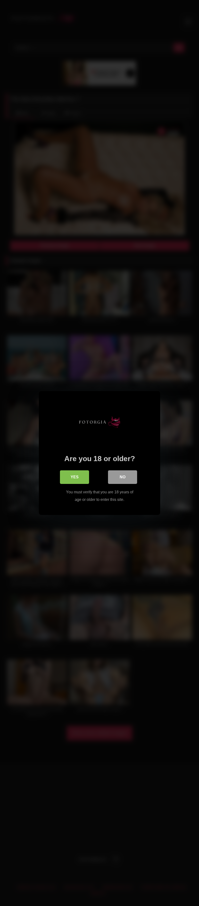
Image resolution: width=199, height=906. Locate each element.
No (122, 477)
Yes (75, 477)
